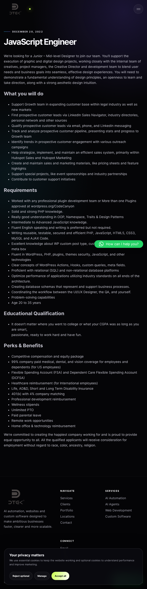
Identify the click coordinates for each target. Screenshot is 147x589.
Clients (65, 504)
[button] (118, 244)
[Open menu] (138, 9)
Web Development (118, 510)
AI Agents (112, 504)
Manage (42, 575)
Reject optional (21, 575)
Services (66, 498)
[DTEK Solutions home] (19, 9)
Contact (66, 522)
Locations (67, 516)
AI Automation (115, 498)
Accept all (60, 575)
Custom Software (118, 516)
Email (64, 548)
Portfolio (66, 510)
